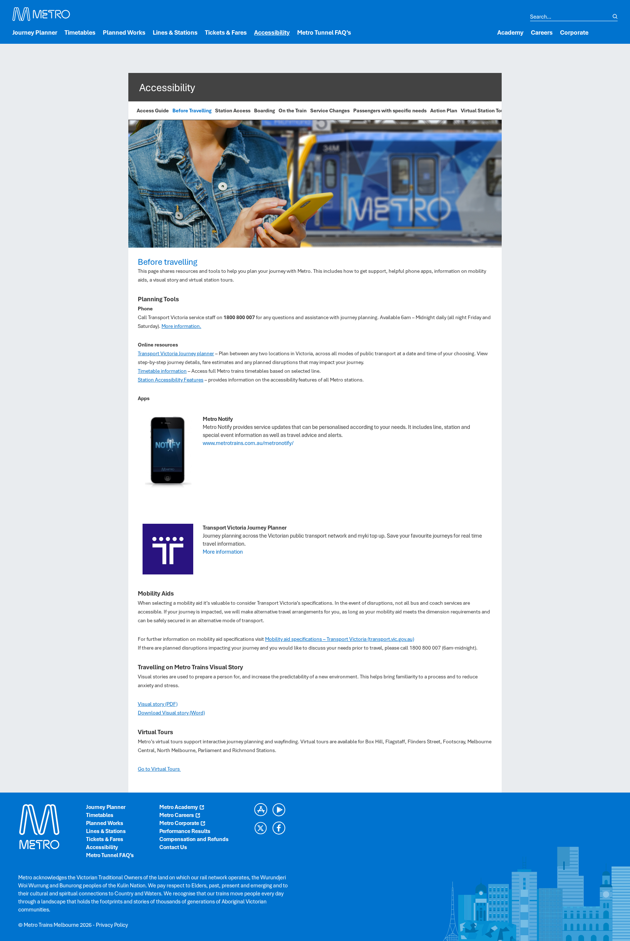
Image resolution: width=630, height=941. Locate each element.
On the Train (293, 110)
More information (223, 551)
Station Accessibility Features (170, 379)
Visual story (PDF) (158, 704)
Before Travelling (191, 110)
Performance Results (184, 831)
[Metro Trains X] (260, 827)
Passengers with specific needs (390, 110)
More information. (181, 326)
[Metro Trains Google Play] (278, 809)
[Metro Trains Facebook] (278, 827)
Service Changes (330, 110)
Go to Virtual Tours (159, 769)
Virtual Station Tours (484, 110)
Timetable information (162, 371)
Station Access (232, 110)
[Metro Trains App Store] (260, 809)
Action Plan (443, 110)
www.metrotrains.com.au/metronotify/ (248, 443)
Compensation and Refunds (194, 839)
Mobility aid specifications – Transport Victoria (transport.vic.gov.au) (339, 639)
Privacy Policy (112, 925)
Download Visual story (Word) (171, 712)
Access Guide (153, 110)
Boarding (264, 110)
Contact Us (173, 847)
